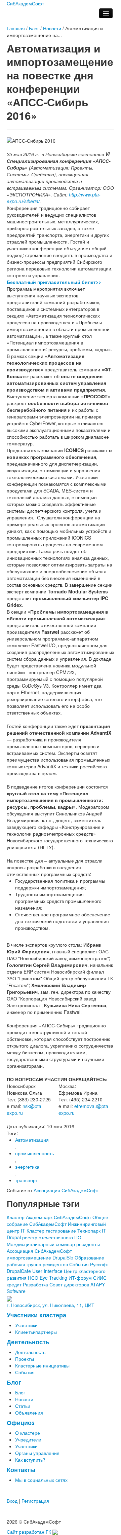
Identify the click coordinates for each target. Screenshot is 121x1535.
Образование (89, 1257)
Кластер (16, 1217)
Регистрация (35, 1500)
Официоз (21, 1422)
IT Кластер (32, 1230)
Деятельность (28, 1342)
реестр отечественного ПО (51, 1237)
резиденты (88, 1244)
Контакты (21, 1469)
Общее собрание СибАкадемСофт (57, 1220)
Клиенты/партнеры (36, 1331)
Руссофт (99, 1264)
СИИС (100, 1277)
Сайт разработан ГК (29, 1531)
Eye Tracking (53, 1277)
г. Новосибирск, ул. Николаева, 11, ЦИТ (50, 1305)
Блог (34, 28)
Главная (16, 28)
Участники (26, 1325)
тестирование (61, 1230)
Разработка (35, 1284)
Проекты (24, 1358)
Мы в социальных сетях (41, 1479)
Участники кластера (36, 1315)
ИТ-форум (80, 1277)
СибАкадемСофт (72, 1217)
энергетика (27, 1166)
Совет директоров (69, 1284)
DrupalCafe (19, 1271)
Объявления (29, 1412)
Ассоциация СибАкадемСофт (66, 1190)
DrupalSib (62, 1257)
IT (104, 1230)
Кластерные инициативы (42, 1365)
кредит (14, 1284)
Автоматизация (32, 1139)
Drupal (14, 1237)
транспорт (26, 1180)
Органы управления (37, 1453)
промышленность (34, 1153)
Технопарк (88, 1230)
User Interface (47, 1271)
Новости (52, 28)
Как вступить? (30, 1459)
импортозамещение (29, 1257)
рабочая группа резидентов (37, 1264)
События (79, 1264)
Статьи (22, 1405)
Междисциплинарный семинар (41, 1244)
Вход (12, 1500)
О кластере (27, 1432)
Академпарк (39, 1217)
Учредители (28, 1439)
